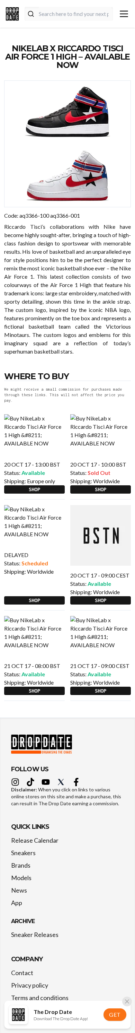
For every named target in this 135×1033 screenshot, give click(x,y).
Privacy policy (29, 985)
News (19, 890)
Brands (20, 865)
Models (21, 878)
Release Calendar (34, 840)
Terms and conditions (40, 997)
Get (115, 1014)
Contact (22, 972)
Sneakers (23, 853)
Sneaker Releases (34, 934)
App (16, 902)
